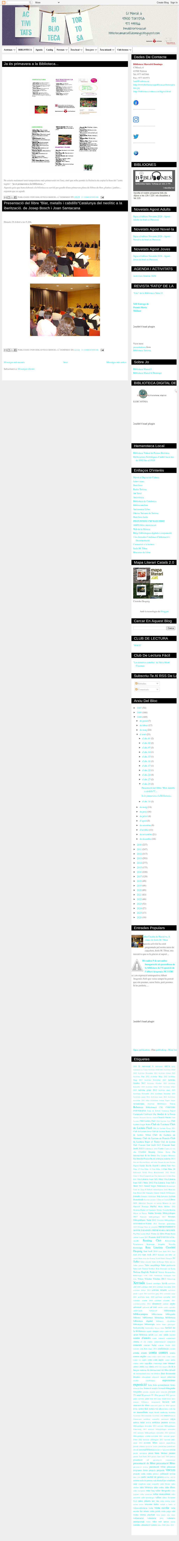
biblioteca (170, 1317)
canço (161, 1331)
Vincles (148, 1278)
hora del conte (155, 1398)
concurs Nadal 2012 (166, 1345)
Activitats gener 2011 (141, 1097)
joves (135, 1408)
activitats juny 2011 (155, 1293)
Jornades (137, 1196)
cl (141, 1341)
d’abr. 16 (146, 761)
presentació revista (140, 1467)
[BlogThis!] (8, 197)
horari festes (166, 1398)
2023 (139, 903)
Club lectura (122, 50)
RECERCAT (167, 1237)
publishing (161, 1049)
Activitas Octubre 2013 (157, 1083)
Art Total (137, 493)
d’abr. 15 (146, 756)
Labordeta (164, 1196)
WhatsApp (171, 1279)
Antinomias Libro (141, 509)
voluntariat (138, 1518)
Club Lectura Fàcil (147, 1121)
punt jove (137, 1477)
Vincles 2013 (159, 1278)
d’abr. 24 (146, 774)
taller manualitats (161, 1494)
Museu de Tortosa (140, 1213)
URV (151, 1275)
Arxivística (138, 497)
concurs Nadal (150, 1345)
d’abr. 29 (146, 783)
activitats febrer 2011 (142, 1290)
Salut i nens (138, 481)
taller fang (150, 1490)
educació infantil (159, 1377)
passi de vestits (152, 1446)
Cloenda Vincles (164, 1117)
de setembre (145, 825)
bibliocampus (140, 1314)
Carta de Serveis (153, 1110)
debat (157, 1366)
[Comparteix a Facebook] (15, 197)
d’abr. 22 (146, 770)
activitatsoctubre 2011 (142, 1304)
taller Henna (165, 1484)
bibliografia (170, 1314)
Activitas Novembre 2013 (155, 1080)
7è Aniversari (157, 1066)
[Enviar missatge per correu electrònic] (102, 197)
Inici (65, 362)
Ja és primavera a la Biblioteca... (31, 64)
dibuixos (157, 1373)
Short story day (143, 1258)
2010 (139, 844)
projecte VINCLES (166, 1470)
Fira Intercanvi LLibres (163, 1176)
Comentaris (143, 689)
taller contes (159, 1487)
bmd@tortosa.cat (141, 81)
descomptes (163, 1366)
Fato (169, 1165)
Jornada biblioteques (167, 1193)
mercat (167, 1415)
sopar (149, 1484)
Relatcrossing (170, 1240)
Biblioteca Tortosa (142, 350)
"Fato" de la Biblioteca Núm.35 (148, 293)
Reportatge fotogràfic (156, 1244)
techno (135, 1504)
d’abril (143, 734)
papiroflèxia (170, 1443)
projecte (152, 1470)
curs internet (169, 1363)
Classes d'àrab (151, 1117)
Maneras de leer (168, 1203)
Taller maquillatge (152, 1265)
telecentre (148, 1504)
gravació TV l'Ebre (151, 1395)
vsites (148, 1521)
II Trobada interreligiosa (154, 1189)
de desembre (146, 838)
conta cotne (166, 1356)
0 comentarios (90, 197)
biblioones (148, 1317)
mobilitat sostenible (151, 1419)
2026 (139, 917)
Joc (143, 1192)
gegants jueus (155, 1392)
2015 (139, 867)
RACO (159, 1237)
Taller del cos (170, 1262)
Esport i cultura (159, 1165)
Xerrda (164, 1283)
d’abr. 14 (146, 752)
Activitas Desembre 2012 (147, 1073)
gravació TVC (164, 1395)
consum (172, 1348)
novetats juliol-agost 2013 (153, 1439)
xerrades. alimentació (142, 1525)
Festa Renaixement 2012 (158, 1172)
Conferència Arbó (150, 1148)
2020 (139, 890)
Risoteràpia (137, 1247)
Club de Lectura (160, 1124)
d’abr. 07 (146, 747)
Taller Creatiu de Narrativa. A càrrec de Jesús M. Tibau (156, 938)
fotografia (170, 1388)
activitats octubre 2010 (143, 1300)
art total (153, 1307)
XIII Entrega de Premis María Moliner (141, 307)
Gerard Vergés (150, 1186)
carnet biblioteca (140, 1334)
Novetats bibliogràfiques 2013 (153, 1217)
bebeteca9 (153, 1310)
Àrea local (74, 50)
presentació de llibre (144, 1463)
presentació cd (141, 1460)
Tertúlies (152, 1268)
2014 (139, 862)
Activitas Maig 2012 (159, 1076)
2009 (139, 716)
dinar (163, 1373)
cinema (136, 1341)
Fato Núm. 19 (157, 1169)
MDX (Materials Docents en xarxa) (147, 1203)
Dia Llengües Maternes (166, 1155)
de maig (144, 807)
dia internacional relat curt (143, 1373)
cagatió (149, 1331)
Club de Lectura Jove (142, 1131)
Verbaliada (158, 1275)
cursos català (138, 1366)
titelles (156, 1504)
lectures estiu (167, 1409)
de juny (143, 811)
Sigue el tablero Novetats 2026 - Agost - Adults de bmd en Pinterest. (152, 218)
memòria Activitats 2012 (154, 1415)
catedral (172, 1334)
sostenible (155, 1484)
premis (172, 1453)
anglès (172, 1303)
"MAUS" (137, 645)
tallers (158, 1497)
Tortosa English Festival (145, 1272)
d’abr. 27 (146, 779)
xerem (173, 1521)
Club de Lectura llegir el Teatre (154, 1140)
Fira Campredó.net (147, 1176)
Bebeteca (138, 1107)
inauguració (155, 1402)
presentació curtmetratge (164, 1460)
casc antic (158, 1334)
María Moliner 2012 (166, 1206)
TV (174, 1258)
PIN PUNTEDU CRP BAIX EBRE (149, 521)
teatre (173, 1501)
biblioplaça (159, 1317)
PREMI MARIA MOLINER (163, 1230)
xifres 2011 (170, 1525)
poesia (172, 1449)
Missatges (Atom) (26, 368)
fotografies (137, 1391)
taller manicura (146, 1494)
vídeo (154, 1521)
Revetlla (172, 1244)
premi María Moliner (157, 1453)
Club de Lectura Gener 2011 (164, 1128)
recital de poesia (155, 1476)
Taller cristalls (145, 1262)
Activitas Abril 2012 (155, 1069)
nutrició (162, 1443)
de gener (144, 720)
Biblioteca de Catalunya (144, 501)
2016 (139, 871)
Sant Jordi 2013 (149, 1254)
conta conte (140, 1352)
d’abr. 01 (146, 738)
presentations (139, 347)
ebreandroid (146, 1377)
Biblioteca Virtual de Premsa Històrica (151, 452)
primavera (171, 1467)
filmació (136, 1388)
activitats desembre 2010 (166, 1287)
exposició (140, 1384)
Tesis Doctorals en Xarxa (165, 1268)
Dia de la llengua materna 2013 (162, 1158)
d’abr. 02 (146, 742)
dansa (151, 1366)
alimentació (156, 1303)
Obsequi (140, 1227)
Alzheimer (154, 1100)
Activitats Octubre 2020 (144, 275)
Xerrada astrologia (153, 1283)
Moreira (172, 1210)
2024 (139, 908)
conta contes (158, 1352)
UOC (146, 1275)
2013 (139, 858)
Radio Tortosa (139, 489)
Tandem (145, 1268)
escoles (136, 1380)
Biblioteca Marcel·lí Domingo (147, 372)
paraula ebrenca (139, 1446)
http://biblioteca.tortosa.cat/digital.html (152, 91)
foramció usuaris (151, 1388)
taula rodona (165, 1501)
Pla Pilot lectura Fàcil (141, 1233)
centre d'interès (142, 1338)
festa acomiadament (161, 1385)
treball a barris (166, 1504)
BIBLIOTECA (25, 50)
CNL (161, 1107)
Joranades (149, 1193)
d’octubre (144, 829)
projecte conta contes (142, 1473)
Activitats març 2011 (159, 1097)
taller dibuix (170, 1487)
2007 (139, 707)
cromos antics (138, 1363)
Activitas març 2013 (166, 1090)
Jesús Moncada (169, 1189)
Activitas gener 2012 (147, 1090)
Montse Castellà (163, 1210)
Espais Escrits (145, 1165)
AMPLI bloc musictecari (144, 525)
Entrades (141, 683)
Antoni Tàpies (164, 1100)
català (166, 1334)
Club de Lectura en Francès (156, 1138)
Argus (173, 1100)
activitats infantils (159, 1290)
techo (141, 1504)
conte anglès (158, 1359)
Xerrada (139, 1282)
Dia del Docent (139, 1162)
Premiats (152, 1237)
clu (145, 1341)
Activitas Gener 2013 (166, 1073)
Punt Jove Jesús (140, 517)
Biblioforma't (151, 1107)
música (136, 1422)
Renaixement (138, 1244)
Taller (136, 1261)
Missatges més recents (14, 362)
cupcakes (148, 1363)
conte (150, 1359)
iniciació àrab (168, 1402)
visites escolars (147, 1514)
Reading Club (152, 1240)
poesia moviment (140, 1453)
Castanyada (138, 1114)
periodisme (162, 1446)
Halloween (161, 1186)
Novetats (61, 50)
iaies (173, 1398)
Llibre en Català (163, 1199)
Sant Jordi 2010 (150, 1251)
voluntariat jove (155, 1518)
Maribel (153, 1206)
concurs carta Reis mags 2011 (145, 1348)
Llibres (172, 1199)
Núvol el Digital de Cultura (146, 477)
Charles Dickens (139, 1117)
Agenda (38, 50)
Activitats (8, 50)
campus (155, 1331)
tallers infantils (144, 1501)
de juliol (144, 816)
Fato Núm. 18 (146, 1169)
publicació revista (167, 1473)
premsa (172, 1456)
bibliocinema (157, 1314)
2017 (139, 876)
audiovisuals (137, 1310)
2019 (139, 885)
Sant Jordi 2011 (165, 1251)
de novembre (146, 834)
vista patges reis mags (165, 1515)
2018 (139, 880)
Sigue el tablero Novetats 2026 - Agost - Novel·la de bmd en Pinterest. (152, 238)
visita (151, 1508)
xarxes (166, 1521)
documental (170, 1373)
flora (141, 1388)
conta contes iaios (154, 1356)
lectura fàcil (143, 1408)
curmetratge (157, 1363)
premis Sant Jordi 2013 (160, 1456)
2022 (139, 899)
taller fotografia (163, 1490)
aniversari (137, 1307)
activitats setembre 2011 (165, 1300)
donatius (136, 1377)
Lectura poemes (150, 1199)
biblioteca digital (143, 1320)
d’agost (143, 820)
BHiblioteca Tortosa (166, 1103)
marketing (164, 1412)
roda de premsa (146, 1480)
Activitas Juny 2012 (141, 1076)
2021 (139, 894)
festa (150, 1385)
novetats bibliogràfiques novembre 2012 (153, 1432)
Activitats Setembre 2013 (165, 1093)
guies (147, 1398)
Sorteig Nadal (155, 1258)
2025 (139, 912)
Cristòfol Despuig (146, 1152)
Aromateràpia (138, 1103)
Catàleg (49, 50)
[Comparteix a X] (12, 197)
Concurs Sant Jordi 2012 (149, 1145)
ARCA (167, 1066)
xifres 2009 (161, 1525)
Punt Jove (137, 485)
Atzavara (151, 1103)
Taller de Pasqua (158, 1262)
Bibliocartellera (140, 505)
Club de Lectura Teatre (161, 1131)
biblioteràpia (150, 1324)
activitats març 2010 (146, 1297)
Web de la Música (141, 529)
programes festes (140, 1470)
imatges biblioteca (141, 1402)
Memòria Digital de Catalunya (144, 1210)
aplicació (145, 1307)
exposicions (168, 1380)
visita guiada (155, 1511)
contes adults (170, 1360)
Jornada (156, 1193)
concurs (137, 1345)
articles (160, 1307)
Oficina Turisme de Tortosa (145, 513)
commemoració (159, 1341)
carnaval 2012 (170, 1331)
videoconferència (140, 1508)
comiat (149, 1341)
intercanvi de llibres (141, 1405)
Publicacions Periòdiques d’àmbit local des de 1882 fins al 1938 (153, 458)
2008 (139, 712)
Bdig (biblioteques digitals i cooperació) (152, 532)
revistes (136, 1480)
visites (135, 1514)
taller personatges (148, 1497)
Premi (167, 1233)
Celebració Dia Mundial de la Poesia (159, 1114)
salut (135, 1483)
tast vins (155, 1501)
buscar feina (159, 1328)
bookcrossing (138, 1327)
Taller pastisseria (168, 1265)
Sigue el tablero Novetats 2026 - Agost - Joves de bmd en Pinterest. (152, 257)
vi (174, 1504)
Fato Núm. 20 (169, 1169)
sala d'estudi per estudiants (164, 1480)
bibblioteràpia (169, 1310)
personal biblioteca (146, 1449)
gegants (146, 1392)
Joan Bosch (137, 1193)
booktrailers (149, 1328)
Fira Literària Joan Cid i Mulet (150, 1179)
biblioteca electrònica (165, 1321)
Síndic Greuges (166, 1258)
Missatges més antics (116, 362)
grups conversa (138, 1398)
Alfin (147, 1100)
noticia (148, 1422)
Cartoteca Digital (168, 1110)
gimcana (164, 1392)
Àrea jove (89, 50)
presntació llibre (157, 1466)
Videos (141, 1279)
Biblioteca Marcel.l (142, 369)
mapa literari (154, 1412)
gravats (172, 1395)
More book (173, 1049)
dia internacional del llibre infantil (161, 1370)
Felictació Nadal (140, 1172)
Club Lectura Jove (163, 1121)
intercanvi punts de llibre (160, 1405)
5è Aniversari (144, 1066)
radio (143, 1476)
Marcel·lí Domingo (141, 1206)
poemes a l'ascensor (162, 1449)
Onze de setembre (151, 1227)
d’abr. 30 (146, 801)
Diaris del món (151, 1162)
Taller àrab (137, 1268)
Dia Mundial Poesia (141, 1158)
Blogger (164, 611)
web (160, 1521)
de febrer (144, 725)
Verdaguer (167, 1275)
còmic (146, 1366)
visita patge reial (168, 1511)
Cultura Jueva (164, 1152)
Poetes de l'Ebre (157, 1233)
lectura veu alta (155, 1408)
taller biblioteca (146, 1487)
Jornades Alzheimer (148, 1196)
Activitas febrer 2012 (154, 1087)
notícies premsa (160, 1422)
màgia (172, 1419)
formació (162, 1388)
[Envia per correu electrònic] (5, 197)
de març (144, 729)
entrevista (171, 1377)
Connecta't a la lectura (143, 544)
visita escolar (161, 1507)
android (165, 1304)
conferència (163, 1348)
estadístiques (150, 1380)
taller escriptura (139, 1490)
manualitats (142, 1412)
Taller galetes (138, 1265)
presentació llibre (165, 1463)
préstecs (156, 1474)
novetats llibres (150, 1442)
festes (172, 1385)
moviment (165, 1419)
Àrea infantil (105, 50)
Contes (161, 1148)
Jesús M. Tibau (140, 548)
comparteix (171, 1341)
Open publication (141, 1049)
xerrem (154, 1525)
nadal (142, 1422)
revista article (169, 1477)
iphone (172, 1405)
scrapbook (142, 1484)
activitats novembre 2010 (165, 1297)
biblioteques (138, 1324)
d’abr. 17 (146, 765)
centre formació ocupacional (163, 1338)
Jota (158, 1196)
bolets (158, 1324)
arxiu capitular (169, 1307)
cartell (150, 1334)
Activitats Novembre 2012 (143, 1093)
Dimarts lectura (163, 1162)
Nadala (151, 1213)
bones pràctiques (168, 1324)
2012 (139, 853)
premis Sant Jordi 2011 (142, 1456)
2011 (139, 849)
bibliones (137, 1317)
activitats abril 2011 (148, 1287)
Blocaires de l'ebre (142, 552)
